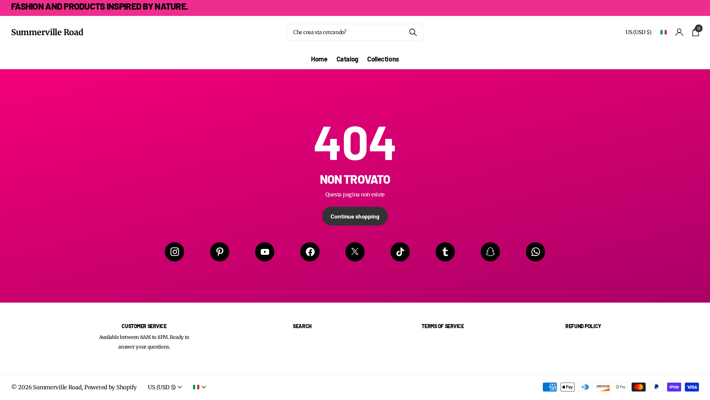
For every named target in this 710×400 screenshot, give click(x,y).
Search (302, 326)
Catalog (347, 59)
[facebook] (310, 251)
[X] (355, 251)
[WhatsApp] (535, 251)
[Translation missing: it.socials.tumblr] (445, 251)
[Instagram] (174, 251)
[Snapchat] (490, 251)
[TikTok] (400, 251)
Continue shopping (355, 216)
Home (319, 59)
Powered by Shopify (110, 387)
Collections (383, 59)
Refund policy (583, 326)
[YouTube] (264, 251)
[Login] (679, 32)
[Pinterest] (219, 251)
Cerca (413, 32)
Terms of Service (443, 326)
